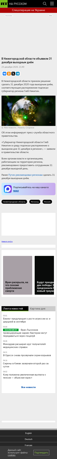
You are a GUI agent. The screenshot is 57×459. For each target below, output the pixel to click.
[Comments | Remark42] (28, 224)
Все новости (28, 387)
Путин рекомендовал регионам (25, 174)
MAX (16, 190)
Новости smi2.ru (7, 241)
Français (28, 445)
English (28, 433)
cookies (12, 455)
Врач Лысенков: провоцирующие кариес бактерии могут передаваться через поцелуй (25, 332)
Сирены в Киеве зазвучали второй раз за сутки (25, 365)
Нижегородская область (14, 201)
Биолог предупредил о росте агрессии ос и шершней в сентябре (26, 320)
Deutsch (28, 439)
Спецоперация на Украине (28, 10)
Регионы (35, 201)
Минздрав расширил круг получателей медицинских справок (24, 345)
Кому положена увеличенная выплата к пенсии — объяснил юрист (24, 376)
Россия (47, 201)
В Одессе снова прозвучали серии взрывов (27, 355)
